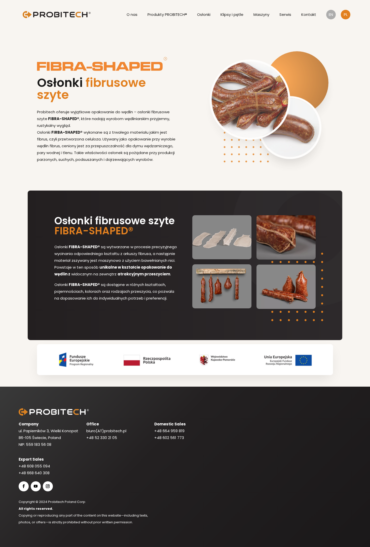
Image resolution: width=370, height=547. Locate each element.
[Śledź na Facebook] (24, 486)
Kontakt (308, 14)
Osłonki (203, 14)
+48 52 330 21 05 (101, 437)
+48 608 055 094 (34, 466)
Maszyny (261, 14)
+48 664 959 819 (169, 430)
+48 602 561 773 (169, 437)
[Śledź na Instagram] (48, 486)
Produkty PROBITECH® (167, 14)
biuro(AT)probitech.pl (106, 430)
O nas (132, 14)
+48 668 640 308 (34, 473)
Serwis (285, 14)
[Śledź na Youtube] (36, 486)
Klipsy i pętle (231, 14)
